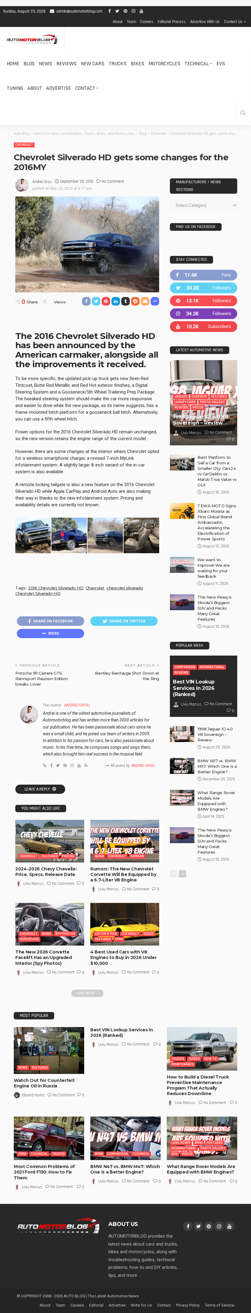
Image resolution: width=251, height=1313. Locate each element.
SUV (174, 1153)
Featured (50, 856)
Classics (199, 396)
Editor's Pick (106, 933)
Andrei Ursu (42, 181)
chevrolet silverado (125, 587)
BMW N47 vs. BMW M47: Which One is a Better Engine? (125, 1169)
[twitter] (203, 288)
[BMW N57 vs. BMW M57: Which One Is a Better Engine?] (182, 766)
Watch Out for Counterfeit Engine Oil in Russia (44, 1083)
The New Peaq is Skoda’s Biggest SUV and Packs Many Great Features (214, 608)
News (45, 63)
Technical (197, 63)
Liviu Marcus (33, 883)
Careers (146, 22)
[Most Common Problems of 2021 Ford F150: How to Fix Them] (49, 1138)
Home (13, 63)
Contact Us (233, 22)
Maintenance (182, 1064)
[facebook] (203, 275)
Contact (85, 88)
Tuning (15, 88)
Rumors (137, 856)
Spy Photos (65, 933)
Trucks (117, 63)
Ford (119, 939)
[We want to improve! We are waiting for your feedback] (182, 565)
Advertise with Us (205, 22)
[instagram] (203, 313)
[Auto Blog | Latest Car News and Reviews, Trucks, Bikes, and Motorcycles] (59, 1225)
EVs (220, 63)
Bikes (137, 63)
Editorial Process (172, 22)
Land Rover (180, 1142)
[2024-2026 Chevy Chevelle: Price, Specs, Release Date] (49, 841)
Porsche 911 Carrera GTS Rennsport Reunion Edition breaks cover (41, 679)
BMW (99, 1153)
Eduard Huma (33, 1095)
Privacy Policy (188, 1305)
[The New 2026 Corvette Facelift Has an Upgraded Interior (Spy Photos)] (49, 924)
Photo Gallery (212, 402)
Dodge (149, 933)
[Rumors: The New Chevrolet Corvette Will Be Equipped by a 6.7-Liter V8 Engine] (124, 841)
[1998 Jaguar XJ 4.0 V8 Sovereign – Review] (182, 734)
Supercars (29, 939)
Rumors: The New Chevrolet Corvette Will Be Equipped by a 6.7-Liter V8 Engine (123, 874)
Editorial (96, 1305)
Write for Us (141, 1305)
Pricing (68, 856)
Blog (29, 63)
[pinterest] (203, 300)
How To (210, 1058)
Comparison (184, 667)
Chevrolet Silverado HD (37, 593)
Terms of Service (219, 1305)
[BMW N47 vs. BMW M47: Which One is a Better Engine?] (125, 1138)
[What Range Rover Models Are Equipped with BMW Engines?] (182, 798)
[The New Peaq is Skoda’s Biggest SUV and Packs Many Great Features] (182, 602)
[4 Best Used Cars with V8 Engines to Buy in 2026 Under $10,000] (124, 924)
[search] (243, 113)
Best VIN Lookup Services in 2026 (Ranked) (194, 688)
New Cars (92, 63)
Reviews (66, 63)
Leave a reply (37, 789)
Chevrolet (24, 145)
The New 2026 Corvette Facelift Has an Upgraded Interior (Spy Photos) (43, 957)
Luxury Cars (185, 402)
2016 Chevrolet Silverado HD (55, 587)
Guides (194, 1058)
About (117, 22)
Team (131, 22)
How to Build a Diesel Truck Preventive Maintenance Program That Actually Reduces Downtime (198, 1085)
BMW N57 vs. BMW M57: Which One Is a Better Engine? (217, 766)
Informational (212, 667)
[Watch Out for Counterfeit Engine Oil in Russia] (49, 1050)
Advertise (58, 88)
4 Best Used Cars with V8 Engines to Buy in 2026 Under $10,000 (123, 957)
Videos (198, 407)
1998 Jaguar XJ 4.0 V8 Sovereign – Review (200, 420)
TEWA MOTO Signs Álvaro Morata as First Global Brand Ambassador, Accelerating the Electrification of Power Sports (216, 522)
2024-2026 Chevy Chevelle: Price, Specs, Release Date (46, 871)
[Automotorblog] (32, 39)
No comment (113, 181)
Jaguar (180, 396)
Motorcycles (164, 63)
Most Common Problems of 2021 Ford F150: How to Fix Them (44, 1172)
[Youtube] (203, 326)
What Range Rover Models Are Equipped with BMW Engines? (201, 1169)
